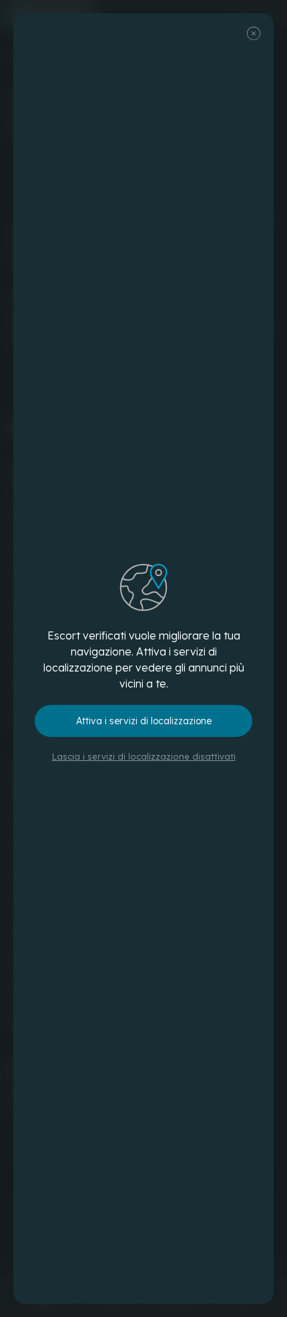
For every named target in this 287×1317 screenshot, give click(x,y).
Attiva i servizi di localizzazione (144, 721)
